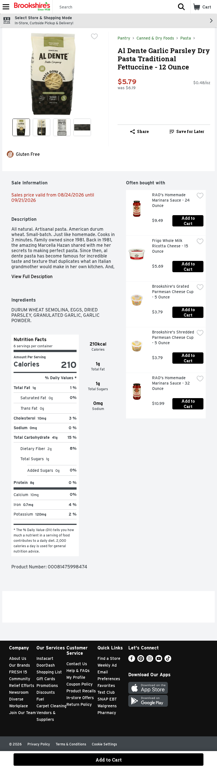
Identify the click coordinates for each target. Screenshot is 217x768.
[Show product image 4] (82, 127)
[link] (187, 131)
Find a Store (108, 658)
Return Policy (79, 704)
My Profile (75, 677)
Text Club (106, 692)
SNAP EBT (107, 699)
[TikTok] (167, 660)
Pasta (185, 38)
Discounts (45, 692)
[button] (181, 7)
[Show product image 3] (62, 127)
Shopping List (49, 672)
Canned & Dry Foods (155, 38)
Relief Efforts (21, 685)
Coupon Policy (79, 684)
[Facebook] (131, 660)
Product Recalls (81, 691)
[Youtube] (158, 660)
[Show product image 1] (21, 127)
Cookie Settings (104, 744)
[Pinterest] (140, 660)
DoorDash (45, 665)
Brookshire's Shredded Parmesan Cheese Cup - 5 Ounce (173, 337)
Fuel (40, 699)
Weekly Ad (107, 665)
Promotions (47, 685)
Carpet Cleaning (51, 706)
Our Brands (19, 665)
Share (143, 131)
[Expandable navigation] (6, 6)
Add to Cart (188, 220)
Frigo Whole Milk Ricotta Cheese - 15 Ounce (170, 246)
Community (19, 679)
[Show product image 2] (41, 127)
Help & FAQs (78, 670)
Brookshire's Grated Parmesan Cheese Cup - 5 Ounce (173, 291)
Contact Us (76, 664)
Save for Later (190, 131)
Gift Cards (45, 679)
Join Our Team (22, 712)
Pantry (124, 38)
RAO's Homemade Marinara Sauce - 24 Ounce (171, 200)
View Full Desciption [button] (32, 276)
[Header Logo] (31, 7)
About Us (17, 658)
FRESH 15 (18, 672)
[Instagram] (149, 660)
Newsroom (19, 692)
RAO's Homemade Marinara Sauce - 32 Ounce (171, 383)
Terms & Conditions (71, 744)
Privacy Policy (38, 744)
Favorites (106, 685)
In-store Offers (80, 697)
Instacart (44, 658)
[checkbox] (94, 36)
